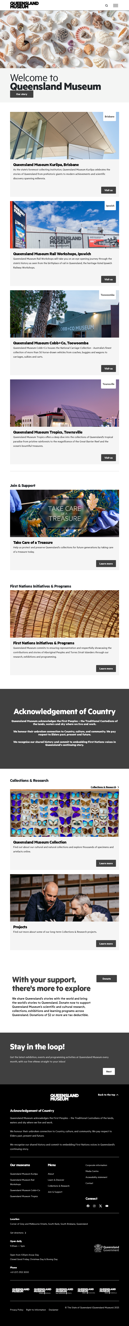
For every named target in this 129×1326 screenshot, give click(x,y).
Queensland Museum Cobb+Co (25, 1190)
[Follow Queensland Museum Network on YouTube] (106, 1206)
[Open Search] (106, 5)
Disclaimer (53, 1309)
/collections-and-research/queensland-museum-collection (64, 829)
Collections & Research (59, 1185)
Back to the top (106, 1094)
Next (109, 1071)
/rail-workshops (64, 243)
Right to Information (36, 1309)
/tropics (64, 421)
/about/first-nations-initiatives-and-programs (64, 632)
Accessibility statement (96, 1176)
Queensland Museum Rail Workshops (22, 1182)
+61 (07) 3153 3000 (19, 1271)
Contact (89, 1182)
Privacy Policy (16, 1309)
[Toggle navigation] (115, 5)
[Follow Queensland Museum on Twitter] (100, 1206)
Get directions (16, 1232)
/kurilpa (64, 154)
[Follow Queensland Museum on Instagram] (94, 1206)
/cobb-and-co (64, 332)
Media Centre (92, 1170)
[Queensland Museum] (24, 5)
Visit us (108, 190)
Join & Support (55, 1191)
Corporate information (96, 1164)
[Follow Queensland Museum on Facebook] (88, 1206)
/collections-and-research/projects (64, 912)
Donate (107, 978)
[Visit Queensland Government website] (106, 1248)
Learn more (64, 530)
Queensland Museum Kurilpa (24, 1173)
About (51, 1173)
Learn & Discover (56, 1179)
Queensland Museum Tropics (24, 1196)
